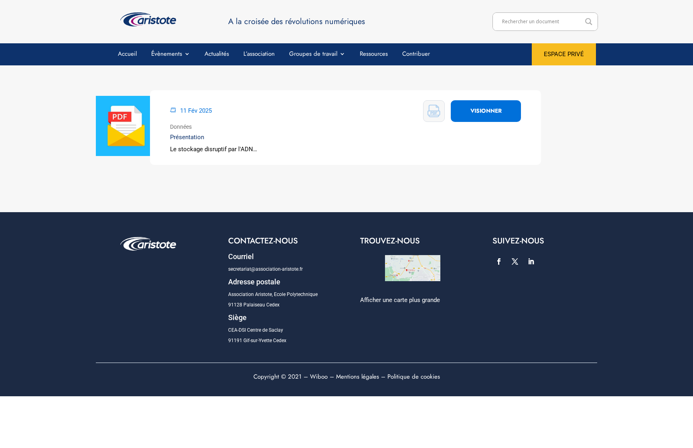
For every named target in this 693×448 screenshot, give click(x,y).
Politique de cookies (413, 376)
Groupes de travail (313, 54)
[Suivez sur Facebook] (498, 261)
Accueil (127, 54)
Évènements (166, 54)
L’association (259, 54)
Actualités (217, 54)
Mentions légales (357, 376)
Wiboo (319, 376)
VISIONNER (486, 111)
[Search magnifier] (588, 21)
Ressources (374, 54)
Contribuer (416, 54)
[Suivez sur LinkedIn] (531, 261)
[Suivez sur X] (515, 261)
